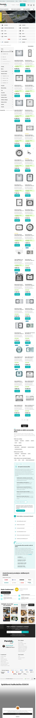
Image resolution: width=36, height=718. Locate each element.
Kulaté (16, 442)
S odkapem (16, 440)
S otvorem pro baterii (18, 449)
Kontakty (25, 1)
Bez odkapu (22, 440)
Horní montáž (17, 447)
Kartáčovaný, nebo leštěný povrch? (22, 538)
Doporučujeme (6, 63)
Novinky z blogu (3, 656)
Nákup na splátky (21, 644)
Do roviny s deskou (31, 447)
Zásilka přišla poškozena (22, 650)
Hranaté (32, 440)
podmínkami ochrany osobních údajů (17, 635)
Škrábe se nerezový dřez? (21, 524)
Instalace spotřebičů (21, 651)
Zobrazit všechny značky (7, 577)
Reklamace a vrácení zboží (22, 648)
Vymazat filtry (2, 110)
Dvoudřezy (27, 440)
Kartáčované (17, 453)
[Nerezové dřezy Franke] (8, 39)
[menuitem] (5, 9)
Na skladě (5, 53)
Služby (20, 1)
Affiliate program (3, 661)
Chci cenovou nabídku (20, 510)
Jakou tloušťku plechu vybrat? (21, 521)
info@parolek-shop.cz (10, 647)
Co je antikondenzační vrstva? (21, 531)
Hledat (22, 4)
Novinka (4, 59)
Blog (16, 1)
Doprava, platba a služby (22, 643)
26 (24, 419)
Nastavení (18, 716)
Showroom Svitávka (21, 657)
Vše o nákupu (2, 1)
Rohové (20, 442)
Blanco (29, 453)
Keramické (5, 80)
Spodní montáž (23, 447)
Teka (20, 455)
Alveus (24, 455)
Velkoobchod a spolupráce (22, 646)
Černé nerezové (23, 453)
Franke (16, 455)
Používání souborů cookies (5, 665)
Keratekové (5, 82)
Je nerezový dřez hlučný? (21, 528)
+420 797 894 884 (9, 645)
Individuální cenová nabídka (22, 647)
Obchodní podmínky (4, 664)
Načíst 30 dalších (24, 426)
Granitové (5, 78)
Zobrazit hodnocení (6, 592)
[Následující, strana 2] (27, 420)
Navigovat (31, 604)
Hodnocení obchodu (10, 1)
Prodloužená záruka (6, 61)
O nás (19, 656)
